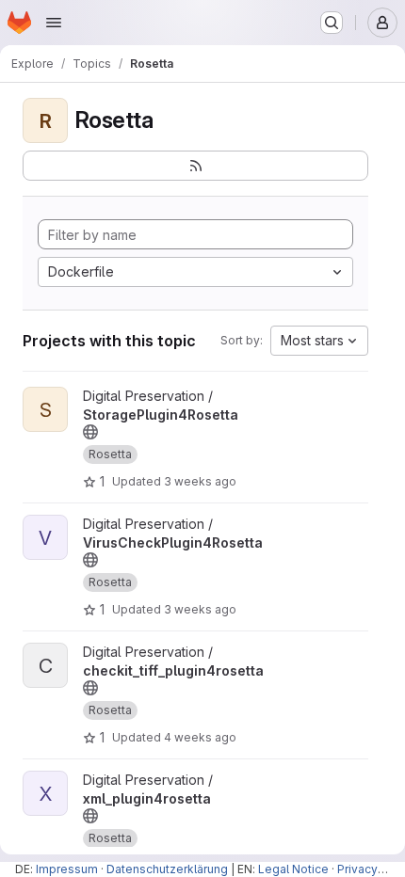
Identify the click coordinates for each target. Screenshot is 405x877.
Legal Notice (293, 869)
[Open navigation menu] (54, 23)
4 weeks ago (200, 737)
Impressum (67, 869)
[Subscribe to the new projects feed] (195, 166)
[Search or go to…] (331, 22)
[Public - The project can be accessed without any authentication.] (90, 431)
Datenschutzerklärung (167, 869)
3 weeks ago (200, 481)
